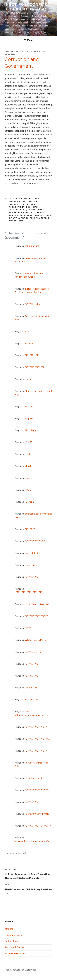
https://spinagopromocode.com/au (32, 841)
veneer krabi (31, 687)
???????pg (30, 430)
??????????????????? (36, 616)
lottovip (29, 343)
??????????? (31, 355)
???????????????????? (37, 790)
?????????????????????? (38, 738)
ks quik (28, 331)
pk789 (28, 454)
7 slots (28, 478)
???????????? (32, 577)
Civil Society (30, 201)
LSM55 (28, 442)
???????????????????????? (29, 592)
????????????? (33, 664)
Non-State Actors (32, 215)
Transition (16, 221)
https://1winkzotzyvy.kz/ (37, 604)
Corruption (16, 204)
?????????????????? (36, 727)
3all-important (32, 246)
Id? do (28, 490)
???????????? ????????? (38, 825)
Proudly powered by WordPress (20, 969)
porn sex (29, 379)
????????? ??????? (35, 541)
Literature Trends (13, 935)
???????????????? (34, 367)
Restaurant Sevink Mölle (37, 814)
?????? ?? (30, 529)
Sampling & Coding (14, 947)
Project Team (11, 941)
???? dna (29, 502)
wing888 (29, 418)
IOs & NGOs (25, 212)
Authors (9, 929)
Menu (30, 40)
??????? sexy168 (33, 652)
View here (30, 466)
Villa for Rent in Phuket (36, 640)
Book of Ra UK (32, 553)
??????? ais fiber (33, 304)
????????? (30, 406)
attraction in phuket (35, 778)
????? (28, 628)
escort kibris (31, 565)
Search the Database (15, 953)
